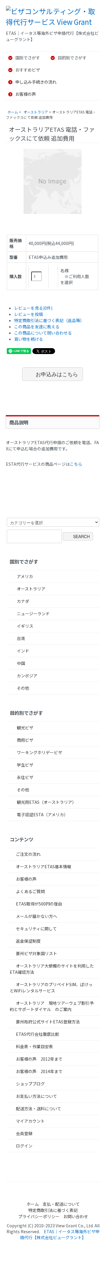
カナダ (22, 601)
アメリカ (24, 576)
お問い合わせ (75, 1216)
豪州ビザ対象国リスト (36, 953)
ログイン (24, 1146)
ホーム (12, 111)
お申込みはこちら (57, 374)
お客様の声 (25, 94)
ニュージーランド (33, 613)
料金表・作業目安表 (34, 1046)
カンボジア (26, 676)
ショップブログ (30, 1084)
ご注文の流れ (28, 854)
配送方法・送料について (38, 1108)
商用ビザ (24, 740)
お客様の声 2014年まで (39, 1071)
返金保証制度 (28, 941)
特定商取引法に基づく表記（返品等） (49, 320)
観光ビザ (24, 728)
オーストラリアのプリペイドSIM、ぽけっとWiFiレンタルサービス (51, 987)
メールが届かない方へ (36, 916)
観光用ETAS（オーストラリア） (46, 802)
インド (22, 651)
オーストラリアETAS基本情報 (43, 866)
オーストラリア (36, 111)
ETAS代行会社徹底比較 (37, 1034)
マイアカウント (30, 1121)
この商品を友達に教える (36, 327)
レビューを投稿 (28, 314)
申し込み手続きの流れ (36, 82)
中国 (20, 663)
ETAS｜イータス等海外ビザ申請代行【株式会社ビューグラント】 (60, 1234)
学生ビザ (24, 765)
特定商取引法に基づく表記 (53, 1210)
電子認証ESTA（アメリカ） (42, 814)
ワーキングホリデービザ (39, 752)
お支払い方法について (36, 1096)
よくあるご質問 (30, 891)
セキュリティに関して (36, 928)
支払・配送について (61, 1204)
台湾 (20, 638)
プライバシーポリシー (38, 1216)
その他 (22, 688)
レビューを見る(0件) (33, 308)
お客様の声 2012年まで (39, 1059)
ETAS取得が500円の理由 (39, 904)
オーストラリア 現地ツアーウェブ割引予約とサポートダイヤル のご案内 (52, 1006)
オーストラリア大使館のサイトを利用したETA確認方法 (52, 969)
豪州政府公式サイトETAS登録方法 (48, 1022)
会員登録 (24, 1133)
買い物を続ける (28, 339)
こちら (76, 464)
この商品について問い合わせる (43, 333)
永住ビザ (24, 777)
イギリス (24, 626)
